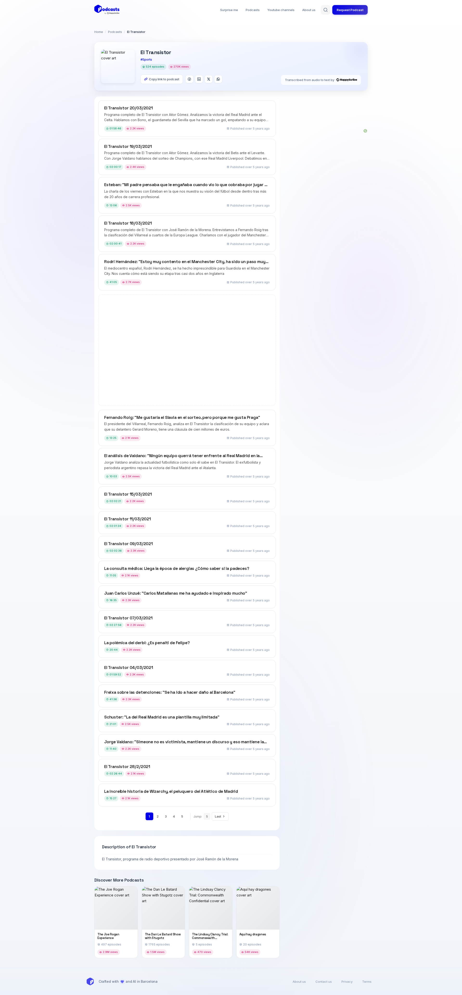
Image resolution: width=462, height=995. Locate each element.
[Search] (325, 10)
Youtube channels (281, 10)
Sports (147, 59)
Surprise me (229, 10)
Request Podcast (350, 10)
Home (98, 32)
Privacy (347, 981)
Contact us (323, 981)
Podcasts (253, 10)
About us (308, 10)
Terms (367, 981)
